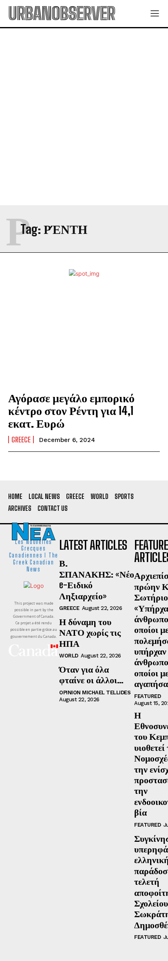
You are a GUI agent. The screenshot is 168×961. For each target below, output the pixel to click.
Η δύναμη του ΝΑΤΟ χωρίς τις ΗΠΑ (90, 632)
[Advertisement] (84, 116)
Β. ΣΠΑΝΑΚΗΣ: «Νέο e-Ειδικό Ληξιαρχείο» (96, 579)
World (68, 656)
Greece (21, 439)
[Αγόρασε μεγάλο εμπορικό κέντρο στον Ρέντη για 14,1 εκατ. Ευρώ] (84, 337)
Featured (147, 696)
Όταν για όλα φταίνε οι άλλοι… (91, 674)
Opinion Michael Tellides (94, 692)
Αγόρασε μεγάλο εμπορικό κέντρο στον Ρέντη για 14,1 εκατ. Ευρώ (71, 410)
